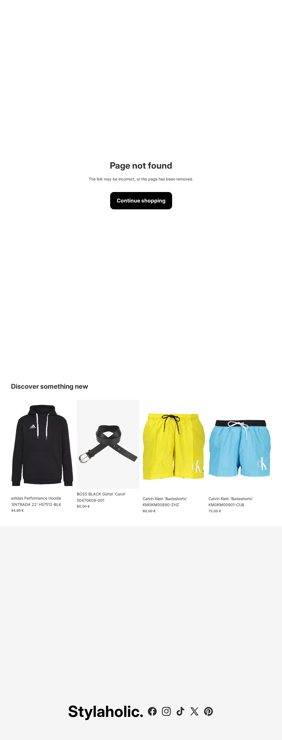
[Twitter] (194, 711)
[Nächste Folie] (67, 446)
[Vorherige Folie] (17, 446)
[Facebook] (152, 711)
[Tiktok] (180, 711)
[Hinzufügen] (262, 485)
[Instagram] (166, 711)
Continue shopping (141, 200)
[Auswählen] (65, 485)
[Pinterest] (208, 711)
